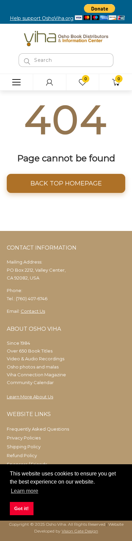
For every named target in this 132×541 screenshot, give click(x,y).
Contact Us (33, 311)
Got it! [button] (21, 508)
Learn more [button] (24, 491)
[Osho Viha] (66, 38)
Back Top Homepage (66, 183)
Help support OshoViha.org (41, 18)
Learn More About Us (30, 396)
